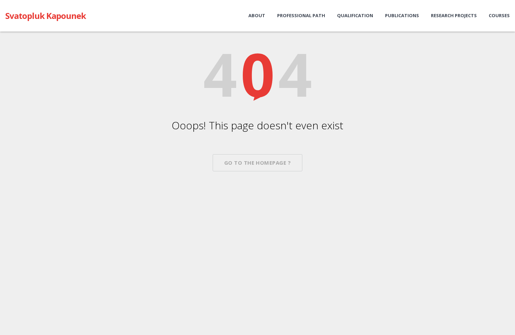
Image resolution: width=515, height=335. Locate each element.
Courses (499, 15)
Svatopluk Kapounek (45, 15)
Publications (402, 15)
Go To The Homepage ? (257, 162)
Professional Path (301, 15)
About (256, 15)
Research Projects (454, 15)
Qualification (355, 15)
